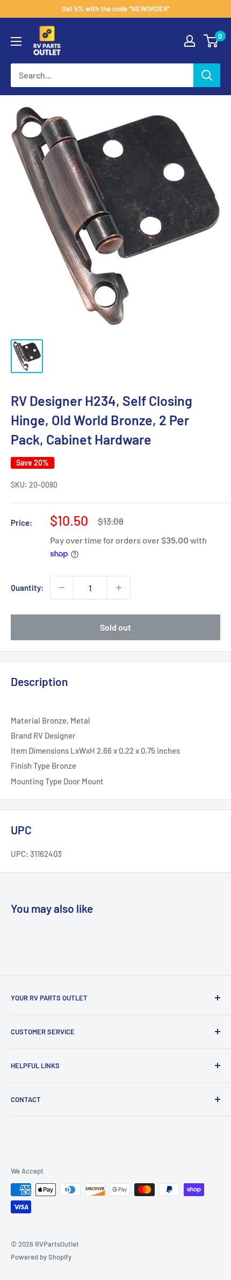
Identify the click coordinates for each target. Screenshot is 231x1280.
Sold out (115, 627)
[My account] (189, 41)
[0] (211, 40)
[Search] (206, 75)
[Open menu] (16, 41)
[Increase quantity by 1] (118, 587)
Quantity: (27, 587)
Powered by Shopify (41, 1257)
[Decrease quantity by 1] (61, 587)
